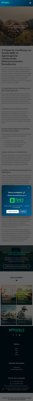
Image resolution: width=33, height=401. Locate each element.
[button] (30, 3)
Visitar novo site (12, 211)
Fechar (23, 211)
